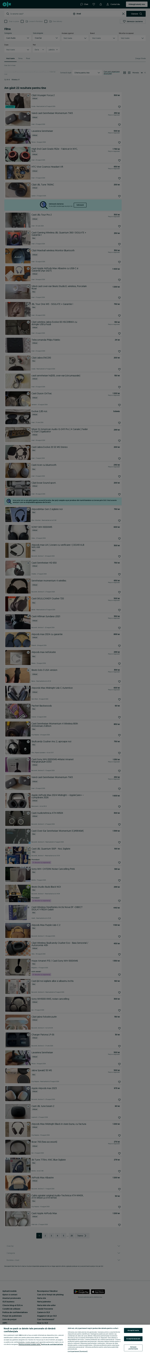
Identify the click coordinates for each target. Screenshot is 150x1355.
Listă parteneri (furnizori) (77, 1351)
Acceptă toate (133, 1330)
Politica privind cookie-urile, (30, 1344)
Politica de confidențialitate (52, 1344)
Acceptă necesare (133, 1339)
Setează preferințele (133, 1348)
